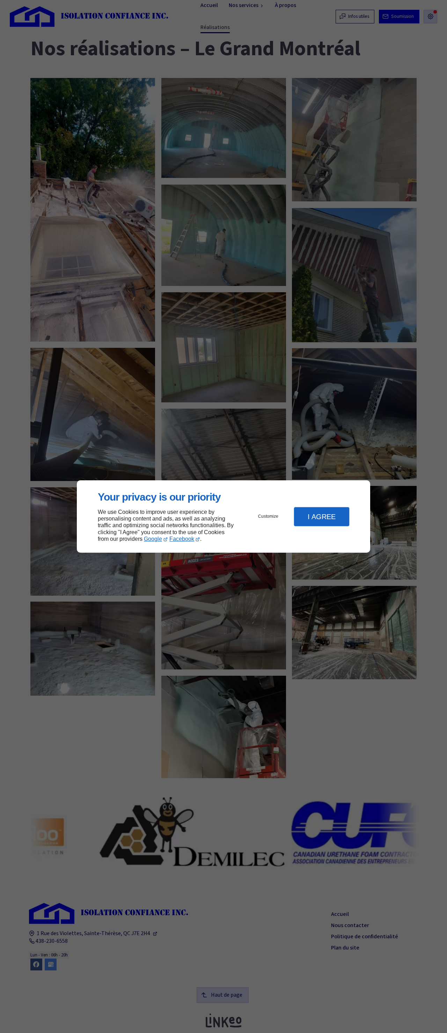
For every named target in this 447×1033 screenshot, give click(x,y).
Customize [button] (268, 516)
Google (153, 539)
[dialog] (223, 516)
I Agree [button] (322, 517)
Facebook (181, 539)
